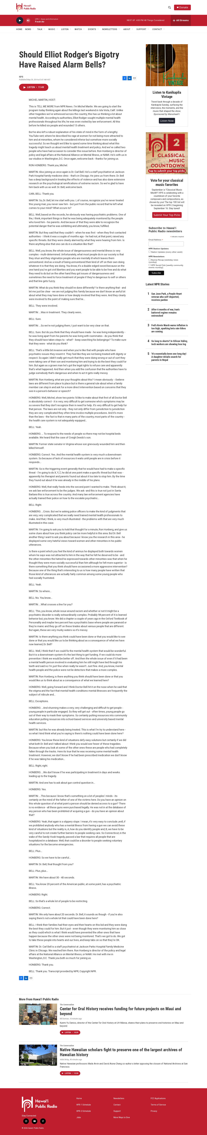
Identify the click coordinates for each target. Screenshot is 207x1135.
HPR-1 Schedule (83, 1105)
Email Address (156, 239)
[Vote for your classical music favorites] (167, 153)
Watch (78, 29)
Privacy (154, 1111)
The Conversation (67, 1004)
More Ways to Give (121, 1117)
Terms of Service (158, 1105)
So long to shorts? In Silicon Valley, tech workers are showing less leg (169, 343)
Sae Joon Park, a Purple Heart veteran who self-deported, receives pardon (166, 296)
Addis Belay (64, 1059)
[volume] (28, 20)
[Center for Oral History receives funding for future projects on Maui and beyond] (38, 1014)
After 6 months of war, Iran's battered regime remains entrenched (165, 312)
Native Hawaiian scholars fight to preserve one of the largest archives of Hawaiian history (121, 1052)
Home (19, 29)
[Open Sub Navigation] (33, 29)
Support (117, 1111)
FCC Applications (158, 1098)
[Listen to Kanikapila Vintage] (167, 65)
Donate (183, 7)
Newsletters (118, 1098)
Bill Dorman (64, 1019)
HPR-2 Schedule (83, 1111)
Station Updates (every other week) (166, 252)
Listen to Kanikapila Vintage (167, 94)
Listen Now (167, 120)
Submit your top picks (167, 215)
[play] (19, 20)
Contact (117, 1105)
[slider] (32, 20)
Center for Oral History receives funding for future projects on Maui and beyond (120, 1011)
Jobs (78, 1117)
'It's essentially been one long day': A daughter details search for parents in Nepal (169, 356)
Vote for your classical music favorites (167, 182)
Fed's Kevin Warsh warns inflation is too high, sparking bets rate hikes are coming (169, 328)
